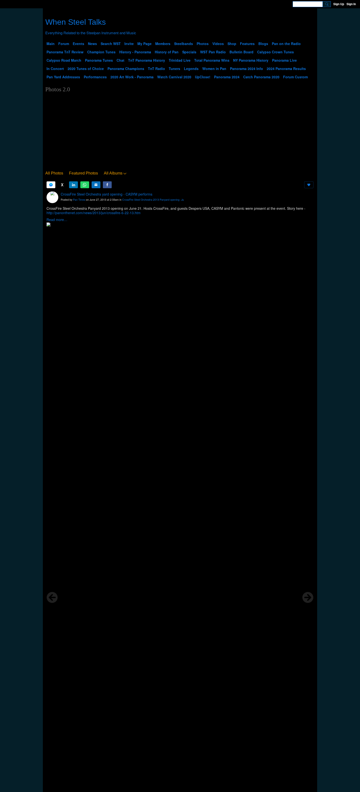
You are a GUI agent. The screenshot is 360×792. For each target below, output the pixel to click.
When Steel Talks (75, 22)
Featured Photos (83, 173)
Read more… (57, 219)
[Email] (96, 184)
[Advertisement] (180, 132)
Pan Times (79, 199)
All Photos (54, 173)
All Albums (113, 173)
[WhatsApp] (84, 184)
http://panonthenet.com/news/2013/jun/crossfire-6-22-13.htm (94, 212)
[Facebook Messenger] (51, 184)
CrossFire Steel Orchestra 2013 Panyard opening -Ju (153, 199)
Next (307, 597)
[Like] (308, 184)
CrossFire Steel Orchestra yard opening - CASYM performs (106, 194)
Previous (52, 597)
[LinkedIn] (73, 184)
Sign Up (338, 4)
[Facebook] (107, 184)
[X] (62, 184)
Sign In (351, 4)
